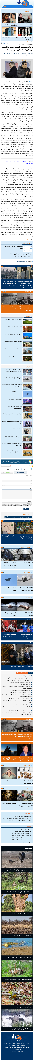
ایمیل (30, 483)
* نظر (30, 488)
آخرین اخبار (30, 672)
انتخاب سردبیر (26, 521)
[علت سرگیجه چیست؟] (9, 773)
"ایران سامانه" (14, 1051)
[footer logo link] (17, 1038)
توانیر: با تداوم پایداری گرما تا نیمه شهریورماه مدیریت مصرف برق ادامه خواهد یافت (17, 707)
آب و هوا (5, 1043)
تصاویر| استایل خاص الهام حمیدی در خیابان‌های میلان (14, 407)
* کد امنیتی (29, 501)
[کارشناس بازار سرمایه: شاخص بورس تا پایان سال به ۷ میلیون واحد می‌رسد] (9, 555)
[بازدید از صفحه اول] (31, 469)
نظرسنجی (13, 1045)
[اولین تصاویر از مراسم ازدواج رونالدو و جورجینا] (27, 438)
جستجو (14, 1043)
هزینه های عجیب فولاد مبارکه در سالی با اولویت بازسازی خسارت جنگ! (25, 538)
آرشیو (10, 1043)
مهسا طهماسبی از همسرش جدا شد (14, 429)
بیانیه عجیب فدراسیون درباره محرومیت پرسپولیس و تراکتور (9, 635)
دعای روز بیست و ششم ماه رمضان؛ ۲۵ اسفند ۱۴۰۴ (21, 837)
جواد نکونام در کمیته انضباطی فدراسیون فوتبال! (21, 254)
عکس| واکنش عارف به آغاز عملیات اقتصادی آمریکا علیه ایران (18, 680)
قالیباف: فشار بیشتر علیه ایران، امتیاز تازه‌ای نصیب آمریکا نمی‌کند (19, 820)
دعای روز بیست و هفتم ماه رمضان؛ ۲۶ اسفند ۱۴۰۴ (21, 835)
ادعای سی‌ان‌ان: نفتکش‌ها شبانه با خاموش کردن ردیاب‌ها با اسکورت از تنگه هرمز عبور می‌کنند (17, 687)
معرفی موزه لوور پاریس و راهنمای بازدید (13, 349)
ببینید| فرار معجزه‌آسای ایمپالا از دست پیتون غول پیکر (18, 979)
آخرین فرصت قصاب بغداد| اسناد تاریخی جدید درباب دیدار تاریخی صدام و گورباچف (25, 309)
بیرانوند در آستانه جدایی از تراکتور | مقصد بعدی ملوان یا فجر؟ (18, 692)
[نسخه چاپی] (1, 43)
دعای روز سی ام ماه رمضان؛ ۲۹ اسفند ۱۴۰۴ (23, 829)
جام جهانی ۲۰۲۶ (13, 517)
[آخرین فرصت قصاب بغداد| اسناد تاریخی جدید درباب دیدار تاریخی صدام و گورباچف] (25, 299)
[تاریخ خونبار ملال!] (24, 18)
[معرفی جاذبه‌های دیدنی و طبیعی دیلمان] (27, 321)
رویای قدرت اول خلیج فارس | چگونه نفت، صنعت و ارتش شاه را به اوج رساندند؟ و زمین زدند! (9, 283)
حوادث (28, 598)
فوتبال (28, 41)
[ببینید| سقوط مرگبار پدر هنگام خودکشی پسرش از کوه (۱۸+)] (9, 750)
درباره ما (22, 1043)
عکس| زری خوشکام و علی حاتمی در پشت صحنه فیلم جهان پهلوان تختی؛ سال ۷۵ (17, 701)
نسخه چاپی (9, 469)
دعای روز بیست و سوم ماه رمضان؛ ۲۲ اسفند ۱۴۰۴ (21, 842)
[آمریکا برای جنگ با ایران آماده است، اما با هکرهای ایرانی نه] (24, 31)
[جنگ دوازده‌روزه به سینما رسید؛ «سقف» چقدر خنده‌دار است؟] (27, 387)
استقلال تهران (28, 517)
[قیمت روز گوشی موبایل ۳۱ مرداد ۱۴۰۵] (9, 31)
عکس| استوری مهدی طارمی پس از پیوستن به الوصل (20, 682)
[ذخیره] (4, 43)
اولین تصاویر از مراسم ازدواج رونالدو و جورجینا (13, 437)
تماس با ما (27, 1043)
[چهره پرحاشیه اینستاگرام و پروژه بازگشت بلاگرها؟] (9, 18)
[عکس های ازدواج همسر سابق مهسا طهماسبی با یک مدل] (27, 424)
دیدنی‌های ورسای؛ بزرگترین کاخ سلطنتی (13, 341)
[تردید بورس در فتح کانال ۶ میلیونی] (25, 555)
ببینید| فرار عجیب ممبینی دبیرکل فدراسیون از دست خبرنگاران (19, 678)
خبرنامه (18, 1045)
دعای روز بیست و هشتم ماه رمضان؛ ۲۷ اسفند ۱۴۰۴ (21, 833)
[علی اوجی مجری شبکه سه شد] (27, 401)
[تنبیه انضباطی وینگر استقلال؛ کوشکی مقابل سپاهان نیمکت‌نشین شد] (25, 626)
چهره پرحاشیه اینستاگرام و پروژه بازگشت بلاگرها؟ (10, 24)
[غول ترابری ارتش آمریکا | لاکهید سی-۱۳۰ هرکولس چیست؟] (27, 379)
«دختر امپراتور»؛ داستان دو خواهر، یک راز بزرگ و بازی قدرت (12, 444)
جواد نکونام (25, 261)
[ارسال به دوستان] (3, 43)
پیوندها (18, 1043)
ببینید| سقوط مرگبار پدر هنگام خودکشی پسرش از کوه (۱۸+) (19, 698)
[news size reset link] (8, 43)
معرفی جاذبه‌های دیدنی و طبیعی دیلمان (13, 319)
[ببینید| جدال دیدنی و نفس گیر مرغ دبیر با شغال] (17, 859)
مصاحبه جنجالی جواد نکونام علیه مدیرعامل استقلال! (13, 247)
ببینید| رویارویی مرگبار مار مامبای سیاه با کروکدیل (19, 957)
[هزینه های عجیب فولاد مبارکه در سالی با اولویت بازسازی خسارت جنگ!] (25, 528)
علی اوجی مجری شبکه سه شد (15, 399)
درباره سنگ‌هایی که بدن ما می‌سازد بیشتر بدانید (27, 782)
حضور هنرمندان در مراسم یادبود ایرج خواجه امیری (22, 667)
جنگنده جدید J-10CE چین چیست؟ (14, 392)
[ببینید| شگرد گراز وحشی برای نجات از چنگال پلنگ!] (17, 881)
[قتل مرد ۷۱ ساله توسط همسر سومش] (25, 605)
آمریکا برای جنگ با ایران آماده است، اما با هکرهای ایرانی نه (24, 38)
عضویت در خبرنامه (20, 472)
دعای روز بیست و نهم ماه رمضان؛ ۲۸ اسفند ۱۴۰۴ (22, 831)
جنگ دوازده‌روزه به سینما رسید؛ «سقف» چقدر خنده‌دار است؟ (12, 385)
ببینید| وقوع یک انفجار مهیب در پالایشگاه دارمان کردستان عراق (18, 711)
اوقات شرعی (23, 1045)
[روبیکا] (17, 461)
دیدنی (30, 643)
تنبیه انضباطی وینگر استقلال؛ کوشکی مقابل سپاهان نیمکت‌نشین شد (26, 636)
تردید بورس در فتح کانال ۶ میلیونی (27, 564)
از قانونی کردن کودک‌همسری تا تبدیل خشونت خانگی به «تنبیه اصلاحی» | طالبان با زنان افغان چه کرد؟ (17, 714)
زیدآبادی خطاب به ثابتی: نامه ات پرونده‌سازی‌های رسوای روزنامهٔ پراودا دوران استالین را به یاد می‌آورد (17, 695)
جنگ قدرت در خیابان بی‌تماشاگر (9, 536)
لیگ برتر (28, 619)
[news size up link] (10, 43)
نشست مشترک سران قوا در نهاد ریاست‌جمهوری (21, 690)
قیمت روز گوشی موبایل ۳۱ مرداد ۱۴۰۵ (9, 37)
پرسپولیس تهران (20, 261)
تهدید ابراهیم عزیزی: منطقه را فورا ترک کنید (23, 816)
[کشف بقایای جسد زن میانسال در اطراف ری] (9, 605)
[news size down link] (6, 43)
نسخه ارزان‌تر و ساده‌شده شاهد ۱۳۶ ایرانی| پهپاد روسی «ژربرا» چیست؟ (13, 452)
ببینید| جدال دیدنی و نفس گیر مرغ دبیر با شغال (19, 870)
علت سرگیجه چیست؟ (11, 781)
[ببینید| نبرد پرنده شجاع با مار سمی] (17, 993)
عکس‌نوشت (28, 292)
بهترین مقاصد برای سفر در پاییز (15, 327)
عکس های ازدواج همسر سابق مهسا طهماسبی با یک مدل (12, 422)
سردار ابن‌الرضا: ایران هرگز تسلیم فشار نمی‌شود (21, 705)
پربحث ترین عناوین (19, 672)
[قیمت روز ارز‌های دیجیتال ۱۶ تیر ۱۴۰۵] (9, 795)
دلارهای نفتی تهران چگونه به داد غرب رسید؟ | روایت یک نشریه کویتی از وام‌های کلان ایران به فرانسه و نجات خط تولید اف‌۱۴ (25, 284)
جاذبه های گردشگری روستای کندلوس (14, 356)
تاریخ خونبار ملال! (29, 24)
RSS (9, 1045)
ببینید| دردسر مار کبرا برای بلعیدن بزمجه (22, 914)
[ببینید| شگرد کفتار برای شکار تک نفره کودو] (17, 1018)
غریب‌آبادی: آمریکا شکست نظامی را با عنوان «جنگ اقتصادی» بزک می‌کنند (17, 818)
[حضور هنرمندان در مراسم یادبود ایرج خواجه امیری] (17, 654)
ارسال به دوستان (17, 469)
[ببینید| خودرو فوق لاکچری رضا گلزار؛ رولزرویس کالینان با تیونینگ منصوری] (27, 372)
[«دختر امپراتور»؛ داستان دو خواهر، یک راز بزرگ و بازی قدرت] (27, 446)
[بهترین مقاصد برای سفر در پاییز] (27, 329)
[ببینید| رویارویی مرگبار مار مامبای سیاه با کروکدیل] (17, 946)
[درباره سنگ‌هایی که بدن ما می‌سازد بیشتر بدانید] (25, 773)
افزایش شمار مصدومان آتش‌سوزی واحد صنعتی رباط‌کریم (25, 804)
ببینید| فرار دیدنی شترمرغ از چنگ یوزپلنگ (21, 936)
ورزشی (31, 41)
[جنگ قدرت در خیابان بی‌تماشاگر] (9, 528)
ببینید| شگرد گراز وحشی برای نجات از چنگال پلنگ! (19, 892)
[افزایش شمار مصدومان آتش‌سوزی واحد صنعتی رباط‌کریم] (25, 795)
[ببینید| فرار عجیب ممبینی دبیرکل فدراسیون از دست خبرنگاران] (25, 750)
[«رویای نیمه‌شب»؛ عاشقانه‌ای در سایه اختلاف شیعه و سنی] (27, 416)
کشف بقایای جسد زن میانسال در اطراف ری (9, 614)
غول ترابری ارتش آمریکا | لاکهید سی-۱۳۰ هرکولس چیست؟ (13, 378)
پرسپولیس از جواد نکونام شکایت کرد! (23, 257)
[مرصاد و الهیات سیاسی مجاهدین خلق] (9, 299)
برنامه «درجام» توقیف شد (25, 676)
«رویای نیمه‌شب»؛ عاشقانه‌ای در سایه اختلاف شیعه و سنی (12, 415)
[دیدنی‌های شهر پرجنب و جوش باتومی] (27, 336)
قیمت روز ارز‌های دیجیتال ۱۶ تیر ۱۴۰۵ (9, 804)
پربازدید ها (25, 672)
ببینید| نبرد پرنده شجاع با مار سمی (23, 1007)
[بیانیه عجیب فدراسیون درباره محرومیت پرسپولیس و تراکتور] (9, 626)
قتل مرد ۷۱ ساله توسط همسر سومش (26, 614)
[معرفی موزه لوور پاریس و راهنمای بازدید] (27, 351)
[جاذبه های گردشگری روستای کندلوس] (27, 358)
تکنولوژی (27, 788)
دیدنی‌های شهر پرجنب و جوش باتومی (13, 334)
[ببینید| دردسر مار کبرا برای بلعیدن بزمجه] (17, 903)
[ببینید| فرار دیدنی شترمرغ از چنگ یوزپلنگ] (17, 925)
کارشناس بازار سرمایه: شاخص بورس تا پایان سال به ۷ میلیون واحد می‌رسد (9, 565)
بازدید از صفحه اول (27, 469)
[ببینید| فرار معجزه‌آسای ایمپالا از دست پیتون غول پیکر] (17, 968)
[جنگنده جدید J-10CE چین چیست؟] (27, 394)
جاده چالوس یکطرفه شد (25, 684)
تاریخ (28, 266)
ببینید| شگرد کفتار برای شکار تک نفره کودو (21, 1029)
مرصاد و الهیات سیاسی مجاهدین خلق (9, 308)
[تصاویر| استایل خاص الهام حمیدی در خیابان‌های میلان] (27, 409)
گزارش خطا (29, 466)
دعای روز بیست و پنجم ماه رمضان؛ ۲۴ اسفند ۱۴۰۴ (21, 840)
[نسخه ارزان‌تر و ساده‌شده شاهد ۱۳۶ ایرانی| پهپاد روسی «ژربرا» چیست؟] (27, 453)
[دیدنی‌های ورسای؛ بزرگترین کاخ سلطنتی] (27, 344)
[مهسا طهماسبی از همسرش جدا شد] (27, 431)
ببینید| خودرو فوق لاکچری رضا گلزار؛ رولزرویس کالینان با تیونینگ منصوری (14, 370)
